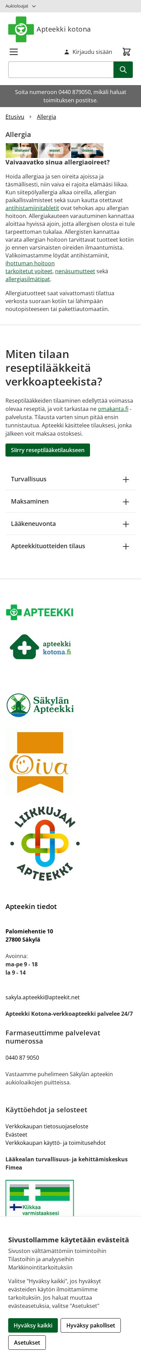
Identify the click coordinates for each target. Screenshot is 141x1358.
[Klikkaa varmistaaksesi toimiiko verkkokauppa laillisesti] (70, 1209)
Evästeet (16, 1134)
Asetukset (27, 1342)
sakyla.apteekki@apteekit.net (42, 997)
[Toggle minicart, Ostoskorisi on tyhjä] (126, 52)
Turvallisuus (29, 479)
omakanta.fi (113, 409)
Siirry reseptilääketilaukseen (48, 450)
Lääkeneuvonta (33, 523)
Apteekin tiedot (31, 906)
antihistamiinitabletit (32, 208)
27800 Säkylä (22, 939)
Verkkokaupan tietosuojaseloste (46, 1126)
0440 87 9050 (22, 1057)
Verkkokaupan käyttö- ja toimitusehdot (55, 1143)
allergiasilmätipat (27, 279)
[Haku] (123, 69)
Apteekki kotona (64, 29)
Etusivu (14, 116)
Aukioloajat (16, 6)
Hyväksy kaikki (33, 1325)
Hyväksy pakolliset (90, 1325)
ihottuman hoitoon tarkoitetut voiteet (30, 267)
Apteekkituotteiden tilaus (48, 546)
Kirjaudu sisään (92, 52)
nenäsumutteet (75, 271)
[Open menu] (13, 51)
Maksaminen (30, 501)
